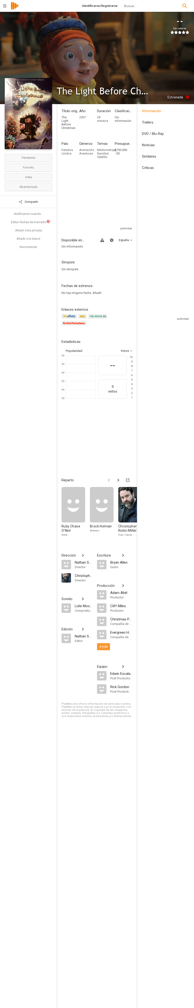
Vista (28, 177)
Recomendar (28, 247)
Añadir (97, 293)
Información (151, 111)
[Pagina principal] (15, 9)
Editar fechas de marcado (30, 222)
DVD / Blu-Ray (153, 134)
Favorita (28, 167)
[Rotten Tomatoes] (75, 326)
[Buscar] (184, 5)
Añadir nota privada (28, 230)
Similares (149, 156)
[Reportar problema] (102, 240)
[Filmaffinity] (70, 319)
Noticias (148, 145)
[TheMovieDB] (98, 319)
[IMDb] (83, 319)
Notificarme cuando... (28, 214)
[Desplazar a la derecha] (118, 480)
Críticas (148, 168)
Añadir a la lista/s (28, 238)
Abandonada (28, 187)
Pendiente (28, 157)
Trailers (147, 122)
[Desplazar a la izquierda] (109, 480)
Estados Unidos (67, 151)
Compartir (31, 201)
